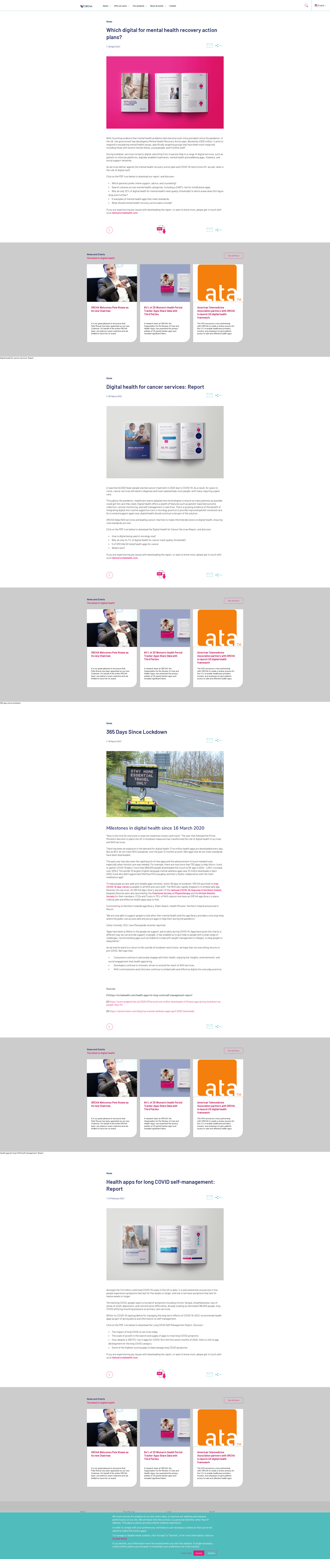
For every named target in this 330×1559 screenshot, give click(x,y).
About (105, 6)
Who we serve (120, 6)
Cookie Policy (119, 1538)
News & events (156, 6)
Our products (138, 6)
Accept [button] (199, 1553)
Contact (172, 6)
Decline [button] (211, 1553)
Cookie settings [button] (186, 1553)
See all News (233, 255)
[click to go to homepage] (88, 6)
